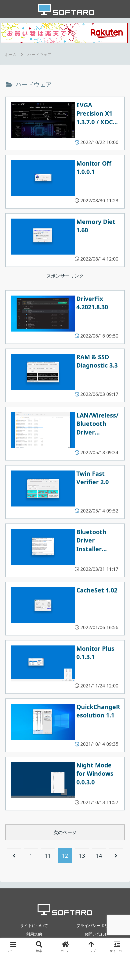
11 (48, 855)
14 (99, 855)
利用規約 (34, 934)
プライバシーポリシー (96, 925)
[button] (117, 803)
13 (82, 855)
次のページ (65, 832)
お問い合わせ (96, 934)
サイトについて (34, 925)
